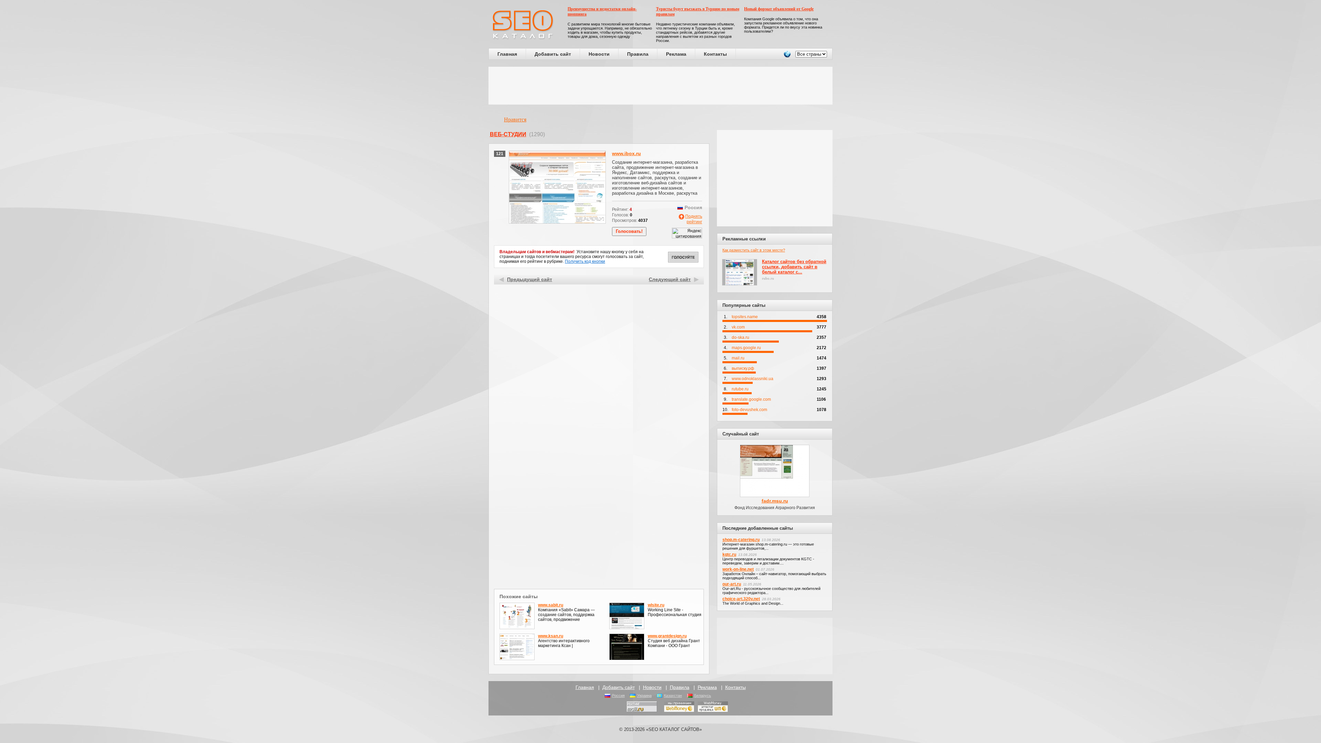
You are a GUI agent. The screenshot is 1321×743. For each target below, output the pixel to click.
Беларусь (702, 695)
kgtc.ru (729, 554)
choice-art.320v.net (741, 598)
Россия (618, 695)
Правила (637, 54)
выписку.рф (743, 368)
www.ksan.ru (550, 636)
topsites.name (745, 316)
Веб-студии (508, 134)
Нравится (515, 119)
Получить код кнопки (585, 261)
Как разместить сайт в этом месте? (753, 250)
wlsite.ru (656, 605)
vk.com (738, 327)
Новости (599, 54)
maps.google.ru (746, 347)
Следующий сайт (670, 279)
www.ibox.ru (626, 153)
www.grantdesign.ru (667, 636)
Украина (644, 695)
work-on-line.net (738, 569)
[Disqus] (599, 498)
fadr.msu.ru (775, 501)
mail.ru (738, 358)
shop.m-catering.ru (741, 539)
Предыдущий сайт (529, 279)
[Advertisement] (660, 85)
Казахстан (673, 695)
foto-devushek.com (749, 409)
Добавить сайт (553, 54)
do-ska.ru (740, 337)
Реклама (676, 54)
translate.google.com (751, 399)
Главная (507, 54)
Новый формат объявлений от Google (779, 9)
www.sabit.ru (550, 605)
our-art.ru (731, 584)
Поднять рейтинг (693, 219)
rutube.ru (740, 389)
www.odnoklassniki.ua (752, 378)
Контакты (715, 54)
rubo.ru (768, 278)
